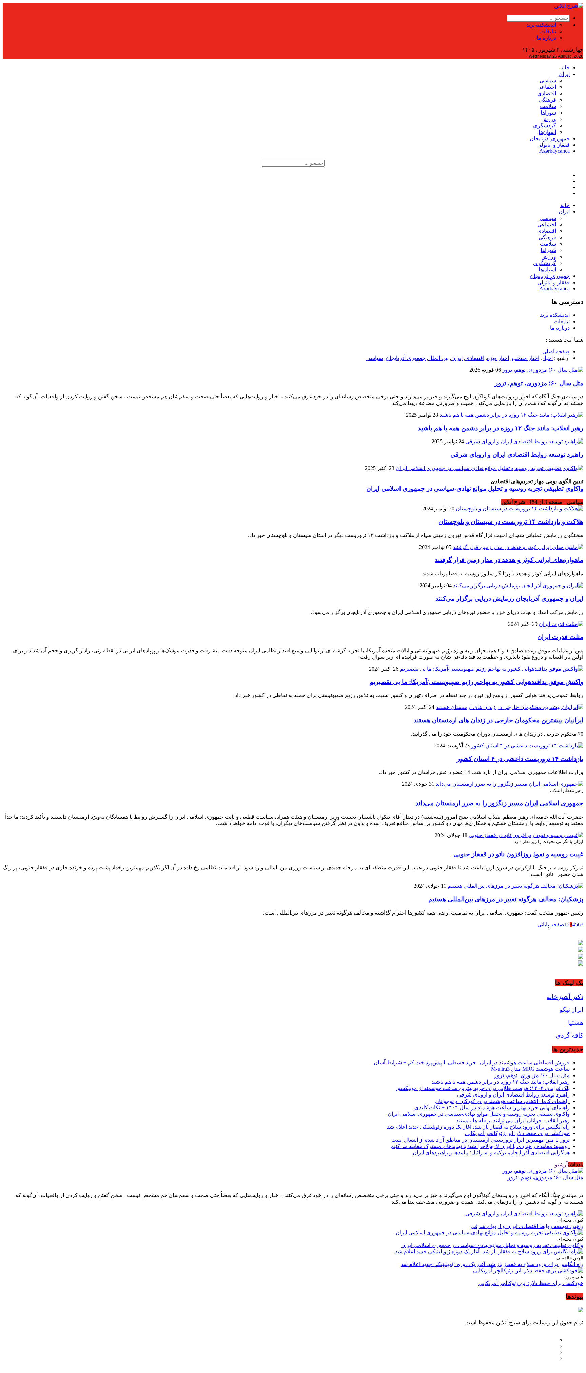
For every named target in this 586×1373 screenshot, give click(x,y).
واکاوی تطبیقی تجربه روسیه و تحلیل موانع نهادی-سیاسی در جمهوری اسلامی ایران (474, 488)
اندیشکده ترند (541, 25)
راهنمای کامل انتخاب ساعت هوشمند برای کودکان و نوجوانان (502, 1101)
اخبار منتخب (525, 358)
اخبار (547, 358)
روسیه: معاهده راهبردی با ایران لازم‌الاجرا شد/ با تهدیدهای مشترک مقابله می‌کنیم (480, 1146)
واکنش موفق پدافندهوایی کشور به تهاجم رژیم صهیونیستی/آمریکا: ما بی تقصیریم (476, 681)
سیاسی (548, 80)
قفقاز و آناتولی (553, 145)
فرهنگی (547, 100)
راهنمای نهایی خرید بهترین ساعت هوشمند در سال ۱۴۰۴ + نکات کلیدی (492, 1107)
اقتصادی (546, 93)
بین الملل (438, 358)
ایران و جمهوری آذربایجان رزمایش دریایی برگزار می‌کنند (509, 598)
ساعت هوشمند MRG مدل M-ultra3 (530, 1069)
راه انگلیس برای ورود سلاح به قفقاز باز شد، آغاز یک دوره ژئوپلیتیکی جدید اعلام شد (478, 1127)
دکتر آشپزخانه (565, 996)
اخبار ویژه (498, 358)
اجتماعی (546, 87)
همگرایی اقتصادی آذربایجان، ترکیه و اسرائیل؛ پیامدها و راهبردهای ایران (491, 1152)
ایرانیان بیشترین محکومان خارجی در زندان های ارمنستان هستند (498, 720)
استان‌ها (547, 132)
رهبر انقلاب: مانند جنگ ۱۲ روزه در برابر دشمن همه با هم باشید (500, 428)
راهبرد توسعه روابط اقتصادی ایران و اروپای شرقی (516, 454)
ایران (564, 74)
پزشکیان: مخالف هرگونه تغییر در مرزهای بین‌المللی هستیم (505, 899)
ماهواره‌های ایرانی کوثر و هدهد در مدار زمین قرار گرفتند (509, 559)
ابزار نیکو (571, 1009)
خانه (565, 67)
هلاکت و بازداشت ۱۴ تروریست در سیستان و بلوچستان (510, 521)
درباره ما (546, 38)
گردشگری (544, 125)
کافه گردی (569, 1035)
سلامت (548, 106)
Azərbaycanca (554, 151)
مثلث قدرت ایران (560, 636)
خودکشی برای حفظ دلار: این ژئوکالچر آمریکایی (517, 1133)
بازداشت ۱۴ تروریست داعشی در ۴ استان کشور (520, 758)
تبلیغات (548, 31)
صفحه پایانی (550, 924)
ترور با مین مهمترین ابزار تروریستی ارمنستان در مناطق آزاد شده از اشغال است (480, 1140)
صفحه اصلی (556, 351)
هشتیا (575, 1022)
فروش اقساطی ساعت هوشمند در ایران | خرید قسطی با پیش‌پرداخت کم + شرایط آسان (472, 1062)
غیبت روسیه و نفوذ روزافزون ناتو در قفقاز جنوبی (518, 854)
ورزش (548, 119)
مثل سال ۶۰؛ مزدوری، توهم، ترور (539, 383)
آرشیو (561, 1164)
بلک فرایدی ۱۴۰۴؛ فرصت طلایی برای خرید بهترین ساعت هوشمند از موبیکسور (482, 1088)
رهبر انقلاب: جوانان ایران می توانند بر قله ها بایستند (513, 1120)
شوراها (548, 113)
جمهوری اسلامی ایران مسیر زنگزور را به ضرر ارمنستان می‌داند (499, 803)
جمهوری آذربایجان (550, 138)
